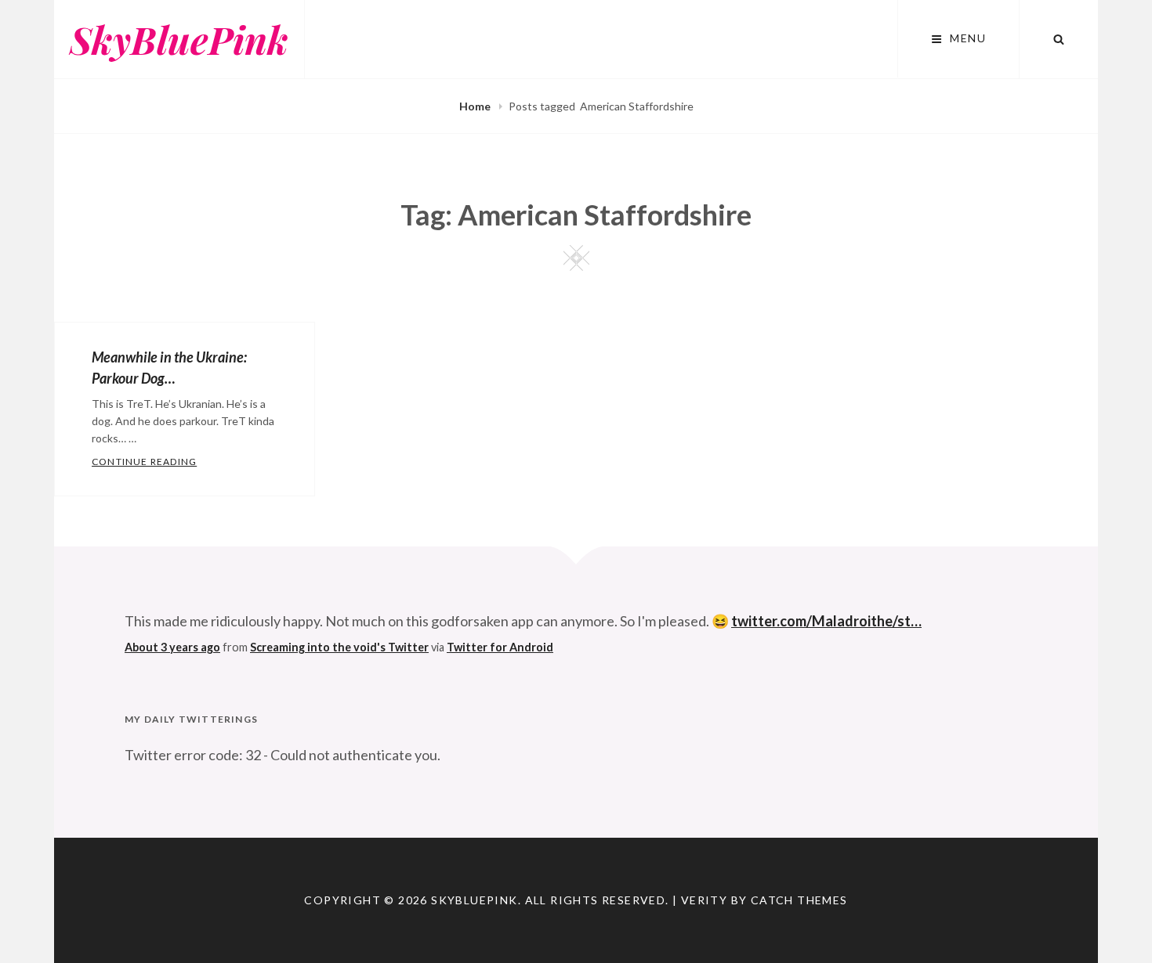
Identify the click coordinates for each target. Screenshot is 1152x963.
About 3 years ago (172, 647)
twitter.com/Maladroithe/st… (826, 620)
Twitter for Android (500, 647)
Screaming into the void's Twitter (339, 647)
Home (476, 106)
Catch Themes (799, 900)
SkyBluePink (179, 39)
